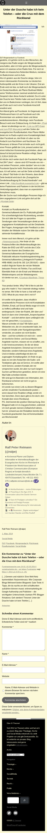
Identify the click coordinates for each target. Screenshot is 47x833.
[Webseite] (36, 481)
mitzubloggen (21, 745)
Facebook (10, 543)
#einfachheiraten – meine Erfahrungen (25, 489)
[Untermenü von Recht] (12, 783)
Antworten (6, 606)
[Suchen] (24, 800)
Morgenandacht (21, 543)
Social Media (7, 538)
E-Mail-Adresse (9, 665)
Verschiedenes (13, 793)
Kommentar (8, 627)
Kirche (9, 769)
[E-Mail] (7, 485)
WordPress (11, 825)
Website (5, 676)
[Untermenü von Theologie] (15, 764)
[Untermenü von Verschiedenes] (20, 793)
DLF (3, 543)
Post (45, 123)
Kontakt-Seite (8, 201)
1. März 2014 (7, 534)
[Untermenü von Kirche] (13, 769)
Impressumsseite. (12, 241)
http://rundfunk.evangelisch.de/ (25, 183)
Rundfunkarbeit (8, 546)
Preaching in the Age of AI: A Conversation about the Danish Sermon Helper (20, 494)
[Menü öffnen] (26, 2)
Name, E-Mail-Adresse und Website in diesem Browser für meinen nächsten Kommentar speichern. (22, 690)
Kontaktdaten (26, 321)
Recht (9, 783)
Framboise (21, 825)
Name (5, 654)
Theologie (11, 764)
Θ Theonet (17, 820)
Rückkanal (33, 543)
